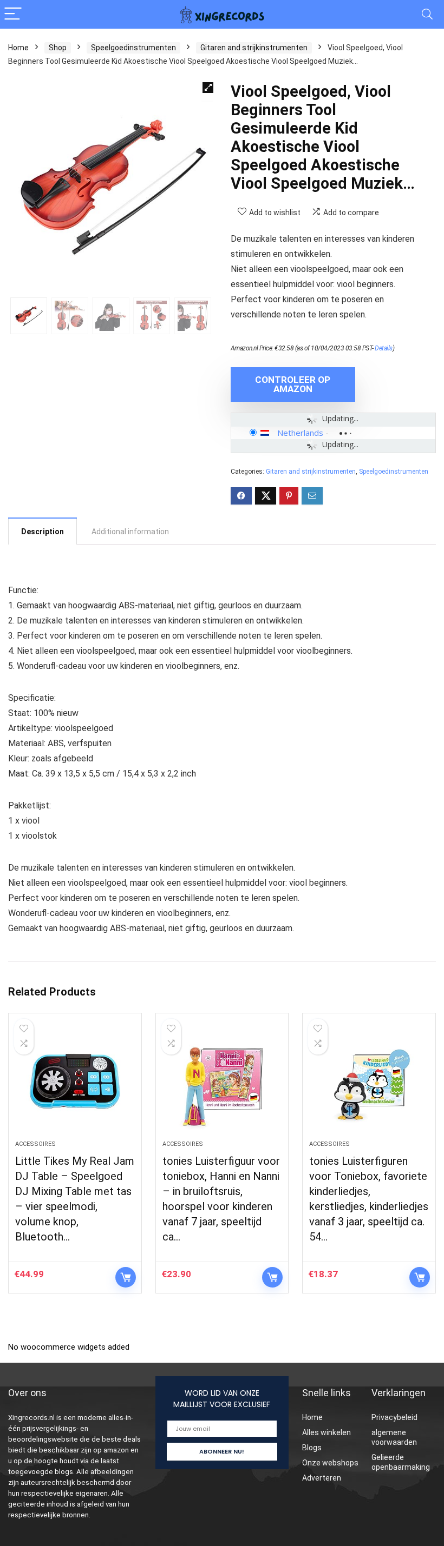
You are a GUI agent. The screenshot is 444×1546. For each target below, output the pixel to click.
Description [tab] (42, 531)
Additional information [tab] (130, 531)
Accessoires (35, 1143)
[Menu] (13, 14)
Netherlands (300, 432)
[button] (208, 87)
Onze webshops (330, 1462)
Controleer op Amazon (292, 384)
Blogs (312, 1447)
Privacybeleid (394, 1417)
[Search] (427, 14)
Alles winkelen (326, 1432)
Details (384, 348)
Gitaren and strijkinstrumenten (254, 47)
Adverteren (321, 1478)
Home (18, 47)
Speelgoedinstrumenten (133, 47)
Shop (58, 47)
